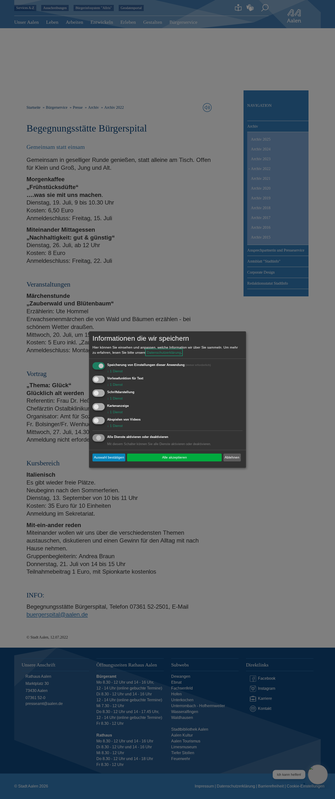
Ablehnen (232, 457)
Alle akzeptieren (174, 457)
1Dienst (115, 371)
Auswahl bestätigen (109, 457)
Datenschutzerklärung (164, 352)
